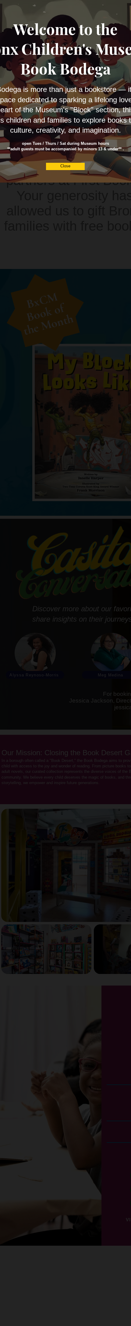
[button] (65, 166)
